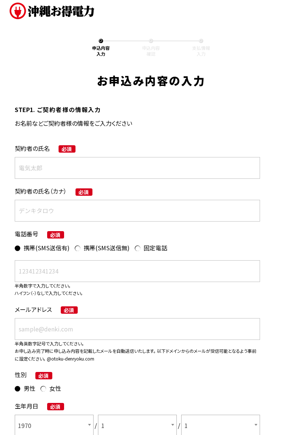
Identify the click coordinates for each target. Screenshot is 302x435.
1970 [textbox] (24, 425)
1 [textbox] (103, 425)
